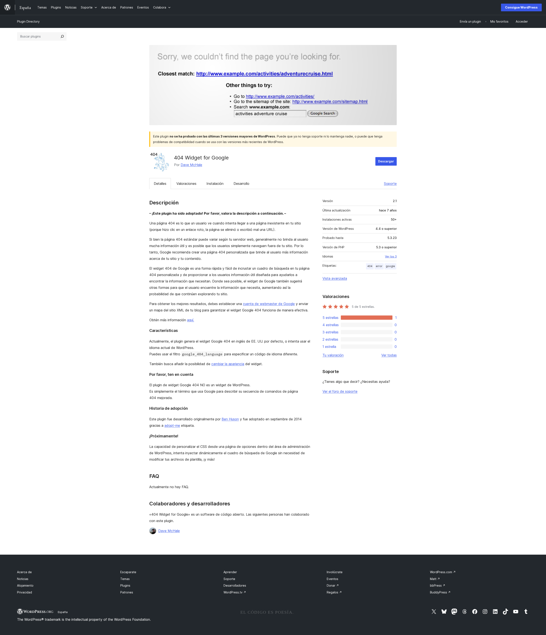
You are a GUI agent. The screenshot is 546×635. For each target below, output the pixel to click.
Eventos (332, 579)
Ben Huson (230, 419)
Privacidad (24, 592)
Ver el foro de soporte (339, 391)
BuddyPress (440, 592)
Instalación (215, 183)
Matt (435, 579)
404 (369, 266)
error (379, 266)
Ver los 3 (391, 256)
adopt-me (172, 425)
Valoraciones (186, 183)
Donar (333, 585)
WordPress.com (443, 572)
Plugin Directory (28, 21)
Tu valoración (333, 355)
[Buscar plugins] (62, 36)
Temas (125, 579)
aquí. (190, 320)
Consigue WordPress (521, 7)
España (63, 612)
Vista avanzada (334, 278)
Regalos (334, 592)
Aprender (230, 572)
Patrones (126, 592)
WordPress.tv (235, 592)
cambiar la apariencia (227, 364)
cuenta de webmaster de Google (269, 304)
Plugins (125, 585)
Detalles (160, 183)
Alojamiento (25, 585)
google (390, 266)
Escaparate (128, 572)
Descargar (386, 161)
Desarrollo (241, 183)
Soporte (390, 183)
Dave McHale (191, 165)
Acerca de (24, 572)
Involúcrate (335, 572)
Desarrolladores (235, 585)
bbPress (437, 585)
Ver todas (389, 355)
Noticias (22, 579)
